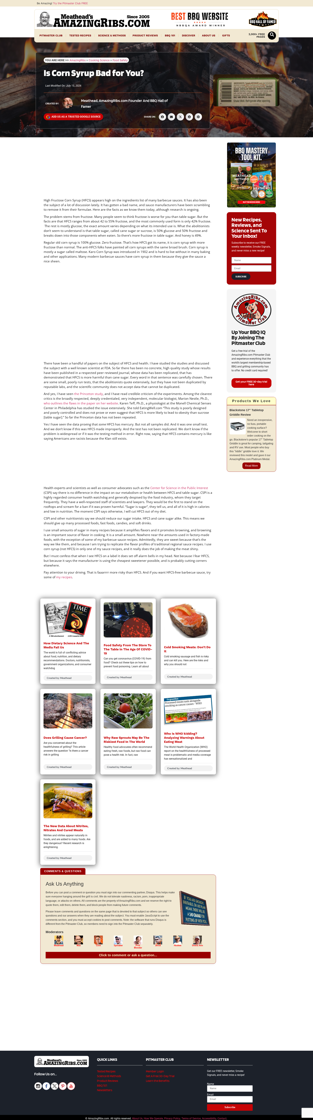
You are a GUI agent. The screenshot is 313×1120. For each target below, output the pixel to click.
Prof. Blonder (138, 946)
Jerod (158, 945)
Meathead (59, 945)
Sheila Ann (197, 945)
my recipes (63, 577)
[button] (272, 35)
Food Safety (120, 60)
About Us (208, 35)
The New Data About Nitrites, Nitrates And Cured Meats (66, 828)
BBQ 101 (170, 35)
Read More (251, 465)
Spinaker (118, 945)
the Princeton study (88, 394)
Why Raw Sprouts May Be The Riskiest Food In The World (126, 740)
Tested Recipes (80, 35)
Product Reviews (145, 35)
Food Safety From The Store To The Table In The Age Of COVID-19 (128, 649)
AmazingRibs (78, 60)
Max (79, 945)
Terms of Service (191, 1118)
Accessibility (209, 1118)
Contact (221, 1118)
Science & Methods (112, 35)
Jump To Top (251, 1116)
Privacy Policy (172, 1118)
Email (210, 1094)
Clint (98, 945)
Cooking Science (99, 60)
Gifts (226, 35)
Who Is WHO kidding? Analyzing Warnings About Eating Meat (184, 738)
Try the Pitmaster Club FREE (70, 3)
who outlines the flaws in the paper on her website (81, 403)
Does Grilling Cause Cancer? (65, 738)
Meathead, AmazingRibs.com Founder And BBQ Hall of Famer (124, 103)
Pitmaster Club (50, 35)
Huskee (177, 945)
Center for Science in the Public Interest (179, 488)
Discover (188, 35)
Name (210, 1084)
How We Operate (153, 1118)
